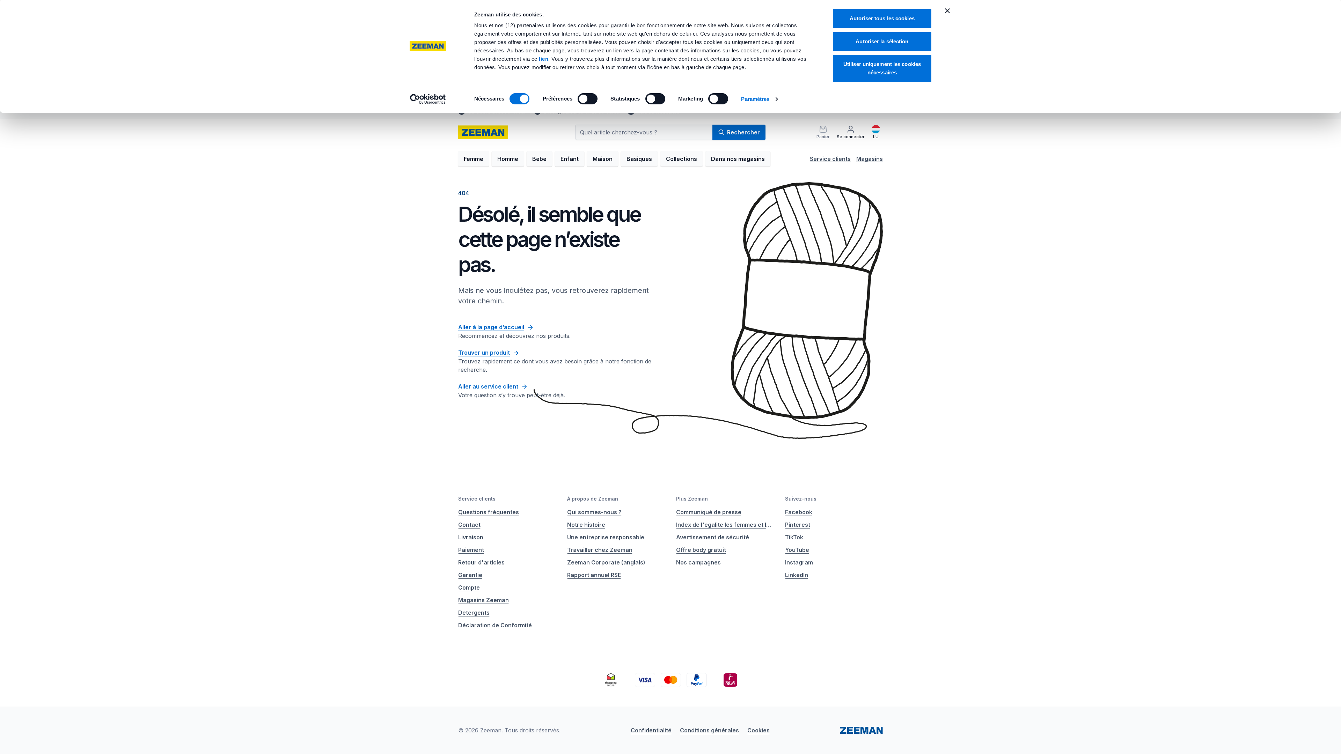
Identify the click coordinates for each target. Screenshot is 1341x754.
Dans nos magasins (738, 158)
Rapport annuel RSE (594, 574)
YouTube (797, 549)
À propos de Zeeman (592, 499)
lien (543, 59)
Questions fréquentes (488, 512)
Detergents (474, 612)
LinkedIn (796, 574)
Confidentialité (651, 730)
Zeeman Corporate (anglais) (606, 562)
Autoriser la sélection (882, 41)
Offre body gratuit (701, 549)
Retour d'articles (481, 562)
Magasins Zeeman (483, 600)
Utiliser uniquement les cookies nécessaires (882, 68)
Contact (469, 524)
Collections (681, 158)
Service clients (830, 158)
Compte (469, 587)
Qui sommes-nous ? (594, 512)
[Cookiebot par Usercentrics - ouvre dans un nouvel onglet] (428, 99)
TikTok (794, 537)
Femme (473, 158)
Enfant (569, 158)
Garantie (470, 574)
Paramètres (755, 99)
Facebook (798, 512)
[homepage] (483, 132)
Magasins (869, 158)
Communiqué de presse (708, 512)
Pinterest (797, 524)
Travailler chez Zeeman (599, 549)
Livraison (470, 537)
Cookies (758, 730)
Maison (603, 158)
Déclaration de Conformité (495, 625)
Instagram (799, 562)
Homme (507, 158)
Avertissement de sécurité (712, 537)
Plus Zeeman (692, 499)
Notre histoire (586, 524)
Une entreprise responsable (605, 537)
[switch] (588, 98)
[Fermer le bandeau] (947, 10)
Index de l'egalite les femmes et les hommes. (725, 524)
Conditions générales (709, 730)
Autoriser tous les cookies (882, 18)
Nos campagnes (698, 562)
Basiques (639, 158)
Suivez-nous (800, 499)
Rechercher (743, 132)
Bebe (539, 158)
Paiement (471, 549)
